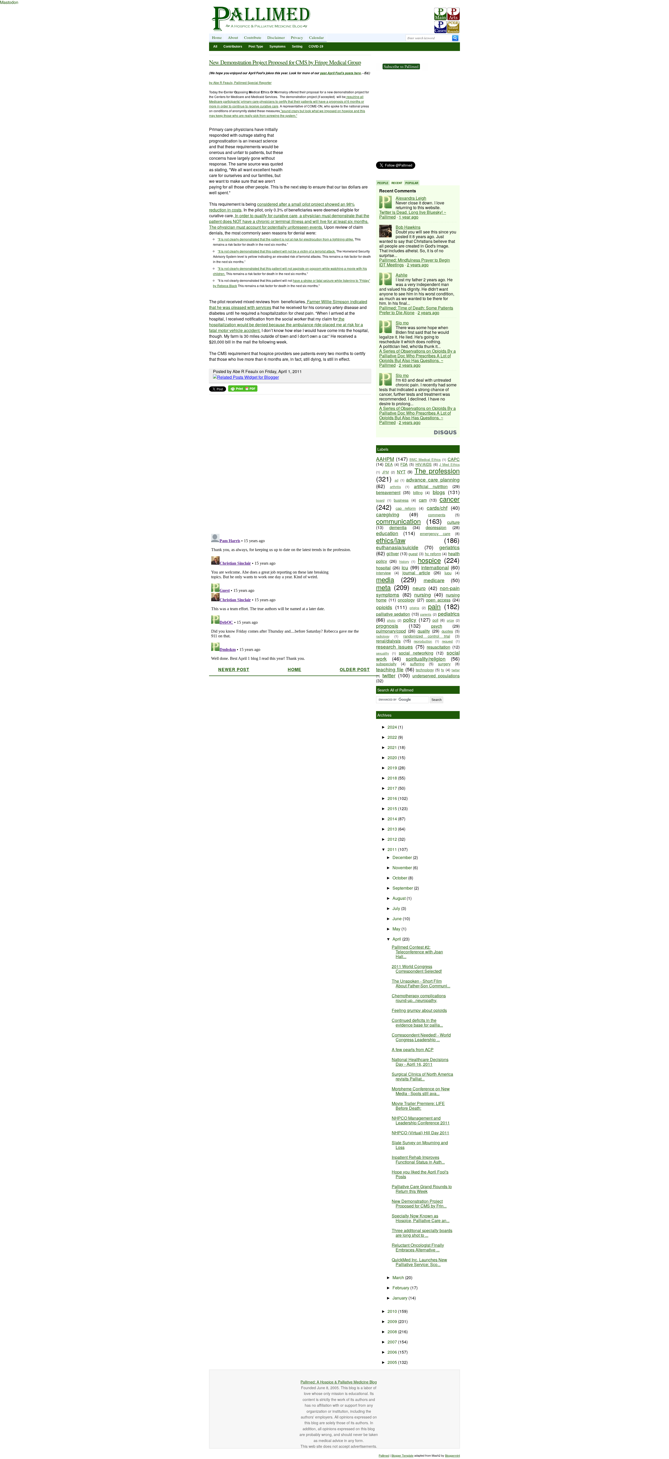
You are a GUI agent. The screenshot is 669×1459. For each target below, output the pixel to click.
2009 (393, 1321)
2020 (393, 757)
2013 (393, 829)
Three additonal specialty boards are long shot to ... (422, 1232)
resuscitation (438, 647)
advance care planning (433, 479)
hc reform (433, 553)
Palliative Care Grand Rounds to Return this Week (422, 1188)
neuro (419, 587)
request (447, 641)
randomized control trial (426, 636)
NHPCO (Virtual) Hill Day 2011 (420, 1133)
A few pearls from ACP (413, 1049)
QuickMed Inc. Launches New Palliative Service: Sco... (419, 1262)
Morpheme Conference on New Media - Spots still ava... (421, 1091)
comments (436, 514)
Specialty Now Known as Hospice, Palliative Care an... (420, 1218)
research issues (394, 646)
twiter (456, 669)
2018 (393, 778)
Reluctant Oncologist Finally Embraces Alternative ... (418, 1247)
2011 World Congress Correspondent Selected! (417, 968)
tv (442, 669)
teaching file (389, 669)
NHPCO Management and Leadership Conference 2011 (421, 1120)
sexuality (382, 653)
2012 (393, 839)
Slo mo (402, 323)
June (398, 919)
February (401, 1288)
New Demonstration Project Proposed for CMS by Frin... (419, 1203)
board (380, 500)
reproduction (423, 641)
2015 (393, 808)
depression (436, 527)
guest (413, 553)
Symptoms (277, 46)
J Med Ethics (449, 464)
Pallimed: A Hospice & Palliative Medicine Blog (339, 1381)
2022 (393, 737)
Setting (297, 46)
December (403, 857)
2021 (393, 747)
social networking (416, 653)
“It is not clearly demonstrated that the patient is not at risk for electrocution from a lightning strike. (286, 239)
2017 (393, 788)
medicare (434, 579)
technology (425, 669)
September (403, 888)
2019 (393, 768)
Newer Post (233, 669)
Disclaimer (276, 37)
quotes (447, 631)
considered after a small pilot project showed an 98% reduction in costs (282, 207)
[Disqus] (287, 462)
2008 (393, 1332)
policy (409, 619)
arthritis (395, 486)
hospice (429, 560)
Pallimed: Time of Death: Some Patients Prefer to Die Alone (416, 310)
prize (450, 620)
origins (414, 607)
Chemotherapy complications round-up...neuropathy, (419, 998)
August (400, 898)
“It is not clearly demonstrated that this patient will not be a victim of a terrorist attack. (277, 251)
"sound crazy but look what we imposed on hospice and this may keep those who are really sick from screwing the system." (287, 113)
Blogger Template (402, 1455)
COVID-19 (316, 46)
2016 (393, 798)
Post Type (256, 46)
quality (424, 631)
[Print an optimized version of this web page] (242, 390)
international (435, 567)
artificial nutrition (431, 486)
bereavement (388, 492)
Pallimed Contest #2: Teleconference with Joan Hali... (417, 951)
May (397, 929)
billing (418, 492)
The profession (437, 470)
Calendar (316, 37)
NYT (401, 472)
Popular (411, 183)
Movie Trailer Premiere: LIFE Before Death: (418, 1105)
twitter (388, 675)
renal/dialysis (388, 641)
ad (396, 480)
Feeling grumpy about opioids (419, 1010)
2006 (393, 1352)
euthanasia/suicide (397, 547)
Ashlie (401, 275)
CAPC (454, 459)
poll (435, 620)
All (215, 46)
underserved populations (436, 676)
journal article (416, 573)
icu (405, 567)
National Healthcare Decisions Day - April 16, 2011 (420, 1061)
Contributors (232, 46)
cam (423, 500)
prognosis (387, 625)
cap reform (406, 508)
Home (217, 37)
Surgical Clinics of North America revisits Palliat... (422, 1076)
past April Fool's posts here (340, 73)
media (385, 579)
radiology (382, 636)
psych (436, 626)
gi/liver (393, 554)
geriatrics (449, 547)
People (382, 183)
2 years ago (418, 265)
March (399, 1277)
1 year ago (408, 217)
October (400, 878)
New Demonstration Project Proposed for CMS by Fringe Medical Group (285, 62)
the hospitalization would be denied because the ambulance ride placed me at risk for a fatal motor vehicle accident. (286, 324)
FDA (404, 464)
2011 (393, 849)
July (397, 908)
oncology (406, 600)
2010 (393, 1311)
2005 (393, 1362)
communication (398, 521)
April (397, 939)
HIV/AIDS (424, 464)
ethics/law (390, 540)
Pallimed (384, 1455)
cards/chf (437, 507)
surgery (444, 663)
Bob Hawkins (408, 227)
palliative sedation (393, 614)
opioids (384, 606)
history (404, 561)
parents (425, 614)
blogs (439, 491)
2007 (393, 1342)
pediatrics (449, 613)
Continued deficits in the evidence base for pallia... (417, 1022)
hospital (383, 568)
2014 (393, 819)
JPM (385, 472)
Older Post (355, 669)
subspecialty (386, 663)
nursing (422, 594)
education (387, 532)
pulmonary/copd (391, 631)
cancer (450, 499)
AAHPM (385, 458)
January (400, 1298)
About (233, 37)
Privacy (297, 37)
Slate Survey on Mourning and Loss (420, 1145)
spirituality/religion (426, 658)
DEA (389, 464)
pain (434, 606)
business (401, 500)
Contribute (252, 37)
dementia (398, 527)
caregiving (387, 514)
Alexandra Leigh (411, 198)
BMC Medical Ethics (425, 459)
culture (453, 522)
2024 (393, 727)
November (403, 868)
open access (438, 600)
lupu (448, 572)
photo (391, 620)
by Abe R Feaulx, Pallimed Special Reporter (240, 82)
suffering (417, 663)
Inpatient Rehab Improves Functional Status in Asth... (418, 1159)
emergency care (435, 533)
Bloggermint (452, 1455)
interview (383, 572)
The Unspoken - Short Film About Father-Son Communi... (421, 983)
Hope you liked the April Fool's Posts (420, 1174)
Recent (396, 183)
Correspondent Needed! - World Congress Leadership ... (421, 1037)
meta (383, 587)
